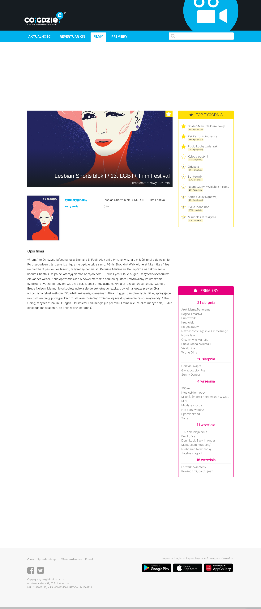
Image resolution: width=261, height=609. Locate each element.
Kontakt (89, 559)
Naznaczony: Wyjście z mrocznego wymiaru (208, 186)
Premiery (119, 36)
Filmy (98, 36)
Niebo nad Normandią (196, 449)
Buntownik (195, 176)
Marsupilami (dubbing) (196, 444)
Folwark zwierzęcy (193, 467)
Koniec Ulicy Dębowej (202, 197)
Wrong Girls (189, 352)
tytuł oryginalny (76, 200)
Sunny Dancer (190, 374)
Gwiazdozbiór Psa (193, 370)
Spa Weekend (190, 414)
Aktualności (39, 36)
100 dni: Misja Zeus (194, 432)
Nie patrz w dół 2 (192, 410)
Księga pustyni (198, 156)
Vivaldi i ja (188, 348)
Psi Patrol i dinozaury (202, 136)
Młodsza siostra (191, 405)
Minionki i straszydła (202, 217)
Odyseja (193, 166)
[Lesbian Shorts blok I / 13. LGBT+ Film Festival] (43, 218)
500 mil (186, 388)
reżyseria (72, 206)
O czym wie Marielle (194, 339)
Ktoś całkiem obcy (193, 392)
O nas (31, 559)
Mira (184, 401)
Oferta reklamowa (72, 559)
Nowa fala (188, 335)
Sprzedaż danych (47, 559)
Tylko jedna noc (198, 207)
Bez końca (188, 436)
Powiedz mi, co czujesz (197, 471)
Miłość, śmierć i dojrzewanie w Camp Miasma (206, 397)
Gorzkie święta (191, 366)
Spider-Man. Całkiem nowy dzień (208, 126)
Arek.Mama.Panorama (195, 309)
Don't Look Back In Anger (198, 440)
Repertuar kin (72, 36)
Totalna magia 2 (192, 453)
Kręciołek (187, 322)
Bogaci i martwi (191, 314)
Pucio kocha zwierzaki (203, 146)
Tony (184, 418)
